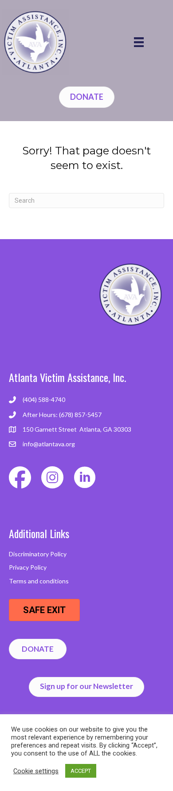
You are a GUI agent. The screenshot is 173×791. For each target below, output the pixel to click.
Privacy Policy (28, 567)
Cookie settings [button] (36, 771)
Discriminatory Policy (38, 554)
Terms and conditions (39, 581)
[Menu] (139, 42)
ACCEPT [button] (81, 770)
